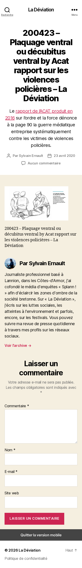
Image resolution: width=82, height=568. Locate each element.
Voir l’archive (18, 345)
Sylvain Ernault (31, 155)
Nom (10, 450)
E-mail (11, 472)
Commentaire (17, 406)
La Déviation (41, 9)
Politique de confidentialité (26, 558)
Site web (12, 493)
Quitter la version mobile (40, 535)
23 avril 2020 (64, 155)
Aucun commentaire (44, 163)
